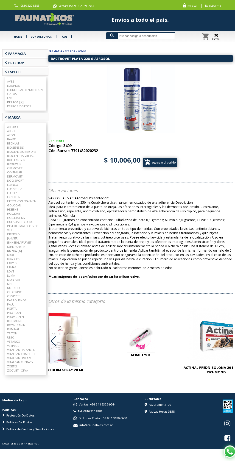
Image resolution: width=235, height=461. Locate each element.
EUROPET (13, 193)
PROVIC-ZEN (15, 317)
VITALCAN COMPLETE (21, 354)
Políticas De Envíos (19, 422)
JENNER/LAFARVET (19, 242)
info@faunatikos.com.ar (96, 425)
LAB (9, 98)
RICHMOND (14, 321)
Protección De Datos (20, 415)
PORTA (12, 308)
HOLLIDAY (13, 213)
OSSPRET (13, 296)
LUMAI (11, 275)
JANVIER (12, 238)
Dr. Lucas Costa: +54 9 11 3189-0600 (102, 418)
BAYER (11, 139)
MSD (10, 284)
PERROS (70, 51)
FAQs (64, 36)
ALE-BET (12, 131)
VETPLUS (13, 346)
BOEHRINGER (16, 160)
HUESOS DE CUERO (20, 222)
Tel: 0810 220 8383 (89, 411)
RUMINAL (13, 329)
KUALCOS (13, 259)
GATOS (12, 94)
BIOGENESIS (15, 147)
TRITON (12, 333)
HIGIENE (12, 209)
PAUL (10, 304)
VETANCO (13, 341)
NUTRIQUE (14, 288)
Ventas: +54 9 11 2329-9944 (76, 6)
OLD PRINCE (15, 292)
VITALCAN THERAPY (20, 362)
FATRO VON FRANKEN (21, 201)
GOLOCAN (14, 205)
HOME (18, 36)
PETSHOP (14, 62)
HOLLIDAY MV (16, 218)
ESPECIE (13, 71)
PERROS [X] (15, 102)
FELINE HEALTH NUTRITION (25, 90)
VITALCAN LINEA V (19, 358)
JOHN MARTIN (16, 246)
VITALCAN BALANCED (21, 350)
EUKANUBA (14, 189)
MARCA (12, 117)
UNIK (10, 337)
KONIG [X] (14, 251)
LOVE (10, 271)
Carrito (215, 37)
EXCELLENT (14, 197)
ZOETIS (12, 366)
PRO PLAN (14, 313)
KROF (10, 255)
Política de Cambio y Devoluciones (30, 429)
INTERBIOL (14, 234)
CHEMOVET (14, 168)
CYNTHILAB (14, 172)
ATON (11, 135)
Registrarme (213, 6)
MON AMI (13, 280)
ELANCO (12, 185)
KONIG (82, 51)
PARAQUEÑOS (17, 300)
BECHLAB (13, 143)
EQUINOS (13, 85)
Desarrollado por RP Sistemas (20, 443)
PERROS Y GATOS (19, 106)
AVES (10, 81)
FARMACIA (15, 53)
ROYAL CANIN (16, 325)
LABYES (12, 263)
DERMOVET (14, 176)
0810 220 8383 (29, 6)
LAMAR (12, 267)
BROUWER (14, 164)
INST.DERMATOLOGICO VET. (23, 228)
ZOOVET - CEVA (17, 370)
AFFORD (12, 127)
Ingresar (192, 6)
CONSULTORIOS (41, 36)
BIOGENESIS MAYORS (21, 152)
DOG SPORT (15, 180)
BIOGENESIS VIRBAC (20, 156)
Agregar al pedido (160, 162)
